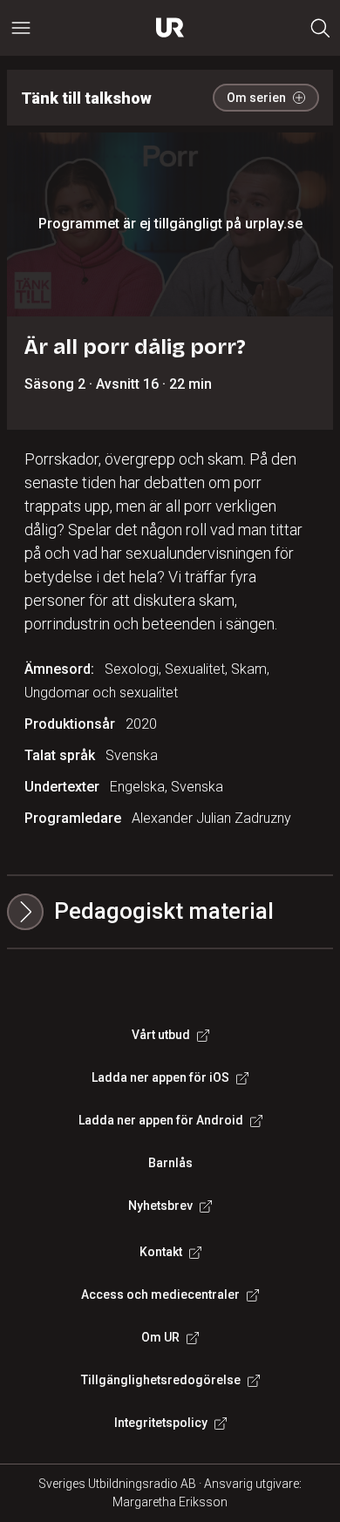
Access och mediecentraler (160, 1294)
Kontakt (160, 1252)
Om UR (160, 1337)
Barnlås (170, 1163)
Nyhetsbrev (160, 1206)
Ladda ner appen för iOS (160, 1077)
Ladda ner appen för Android (160, 1120)
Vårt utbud (161, 1035)
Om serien (256, 98)
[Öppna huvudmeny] (20, 27)
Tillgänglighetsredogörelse (161, 1380)
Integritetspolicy (160, 1423)
